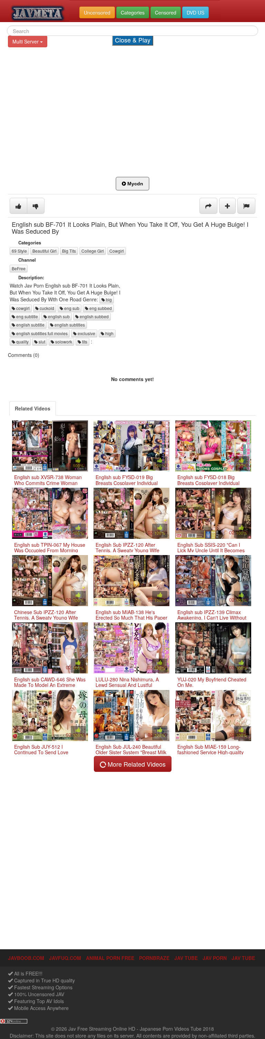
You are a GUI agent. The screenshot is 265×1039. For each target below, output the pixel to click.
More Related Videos (136, 763)
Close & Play (132, 39)
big (108, 299)
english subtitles (69, 325)
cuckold (46, 308)
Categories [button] (133, 12)
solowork (63, 341)
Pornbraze (154, 957)
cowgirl (22, 308)
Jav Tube (243, 957)
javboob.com (26, 957)
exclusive (86, 333)
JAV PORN (215, 957)
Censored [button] (165, 12)
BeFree (19, 268)
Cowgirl (116, 251)
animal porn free (110, 957)
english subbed (94, 316)
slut (41, 341)
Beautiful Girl (44, 251)
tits (84, 341)
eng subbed (100, 308)
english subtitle (30, 325)
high (109, 333)
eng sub (71, 308)
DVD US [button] (195, 12)
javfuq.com (65, 957)
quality (22, 341)
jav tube (186, 957)
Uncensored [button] (97, 12)
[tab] (32, 408)
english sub (58, 316)
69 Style (19, 251)
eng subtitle (26, 316)
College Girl (92, 251)
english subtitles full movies (41, 333)
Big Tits (69, 251)
